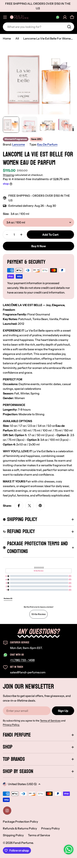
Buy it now (38, 246)
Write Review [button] (39, 571)
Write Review (38, 614)
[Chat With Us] (58, 17)
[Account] (65, 17)
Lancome (18, 144)
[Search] (69, 27)
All (17, 38)
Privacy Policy (50, 828)
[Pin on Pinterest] (40, 505)
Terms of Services (50, 720)
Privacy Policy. (11, 724)
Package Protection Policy (20, 821)
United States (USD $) (22, 784)
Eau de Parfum (47, 144)
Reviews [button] (8, 598)
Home (7, 38)
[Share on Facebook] (19, 505)
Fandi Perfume (23, 843)
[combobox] (38, 26)
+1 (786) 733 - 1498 (22, 660)
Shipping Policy (13, 835)
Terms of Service (39, 835)
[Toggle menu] (5, 17)
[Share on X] (29, 505)
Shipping (8, 175)
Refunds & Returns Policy (20, 828)
